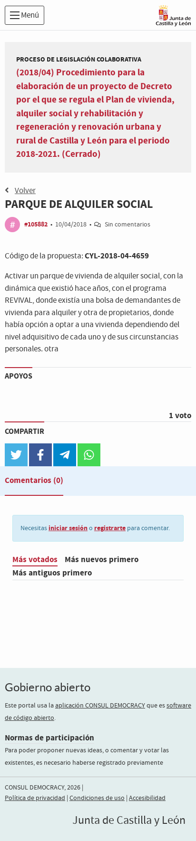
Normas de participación (49, 737)
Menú (29, 15)
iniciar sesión (68, 528)
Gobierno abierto (47, 687)
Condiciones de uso (97, 798)
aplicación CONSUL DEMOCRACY (100, 705)
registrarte (110, 528)
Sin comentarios (127, 224)
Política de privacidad (35, 798)
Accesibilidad (147, 798)
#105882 (36, 224)
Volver (25, 190)
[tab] (34, 482)
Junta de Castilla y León (129, 820)
